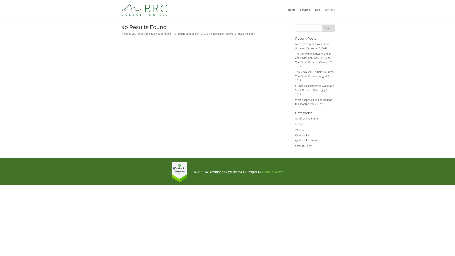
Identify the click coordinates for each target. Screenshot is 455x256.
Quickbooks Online (306, 140)
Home (291, 10)
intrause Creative (272, 172)
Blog (317, 10)
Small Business (303, 146)
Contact (330, 10)
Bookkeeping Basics (306, 118)
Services (305, 10)
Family (299, 124)
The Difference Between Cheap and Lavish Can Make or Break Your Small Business (313, 58)
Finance (299, 129)
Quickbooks (302, 135)
